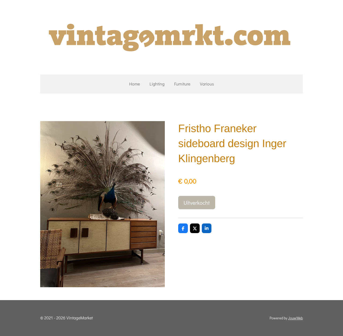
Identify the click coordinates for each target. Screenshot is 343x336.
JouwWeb (295, 318)
